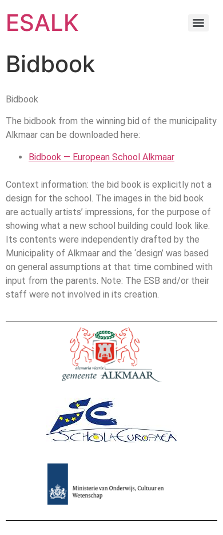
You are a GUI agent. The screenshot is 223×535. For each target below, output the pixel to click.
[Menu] (198, 22)
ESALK (42, 23)
